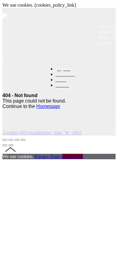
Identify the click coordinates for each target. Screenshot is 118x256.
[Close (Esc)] (4, 140)
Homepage (48, 106)
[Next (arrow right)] (10, 145)
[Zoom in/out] (23, 140)
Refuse (76, 156)
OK (66, 156)
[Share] (10, 140)
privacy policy (12, 120)
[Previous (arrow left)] (4, 145)
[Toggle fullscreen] (17, 140)
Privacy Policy (48, 156)
